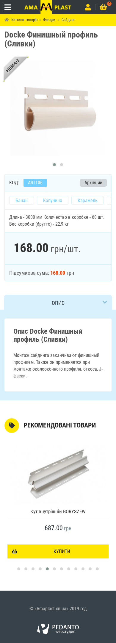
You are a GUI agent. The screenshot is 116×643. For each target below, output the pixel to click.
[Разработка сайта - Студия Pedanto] (58, 629)
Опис (58, 303)
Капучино (52, 200)
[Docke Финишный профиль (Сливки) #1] (58, 108)
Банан (21, 200)
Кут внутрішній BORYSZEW (58, 511)
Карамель (88, 200)
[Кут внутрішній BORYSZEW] (58, 474)
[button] (54, 165)
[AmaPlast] (48, 7)
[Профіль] (88, 7)
